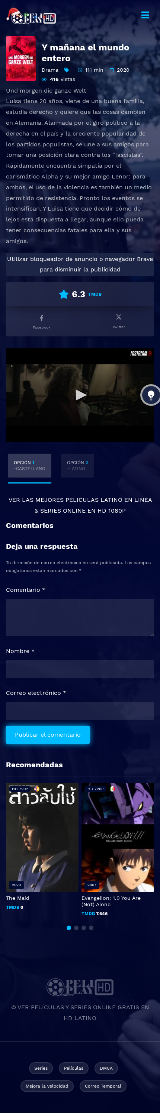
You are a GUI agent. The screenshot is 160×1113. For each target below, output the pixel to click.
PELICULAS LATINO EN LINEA (108, 499)
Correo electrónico (36, 692)
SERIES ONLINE (63, 510)
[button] (69, 928)
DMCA (106, 1068)
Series (41, 1068)
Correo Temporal (103, 1086)
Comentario (25, 589)
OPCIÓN (29, 465)
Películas (73, 1068)
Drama (50, 70)
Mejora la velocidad (47, 1086)
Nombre (20, 651)
